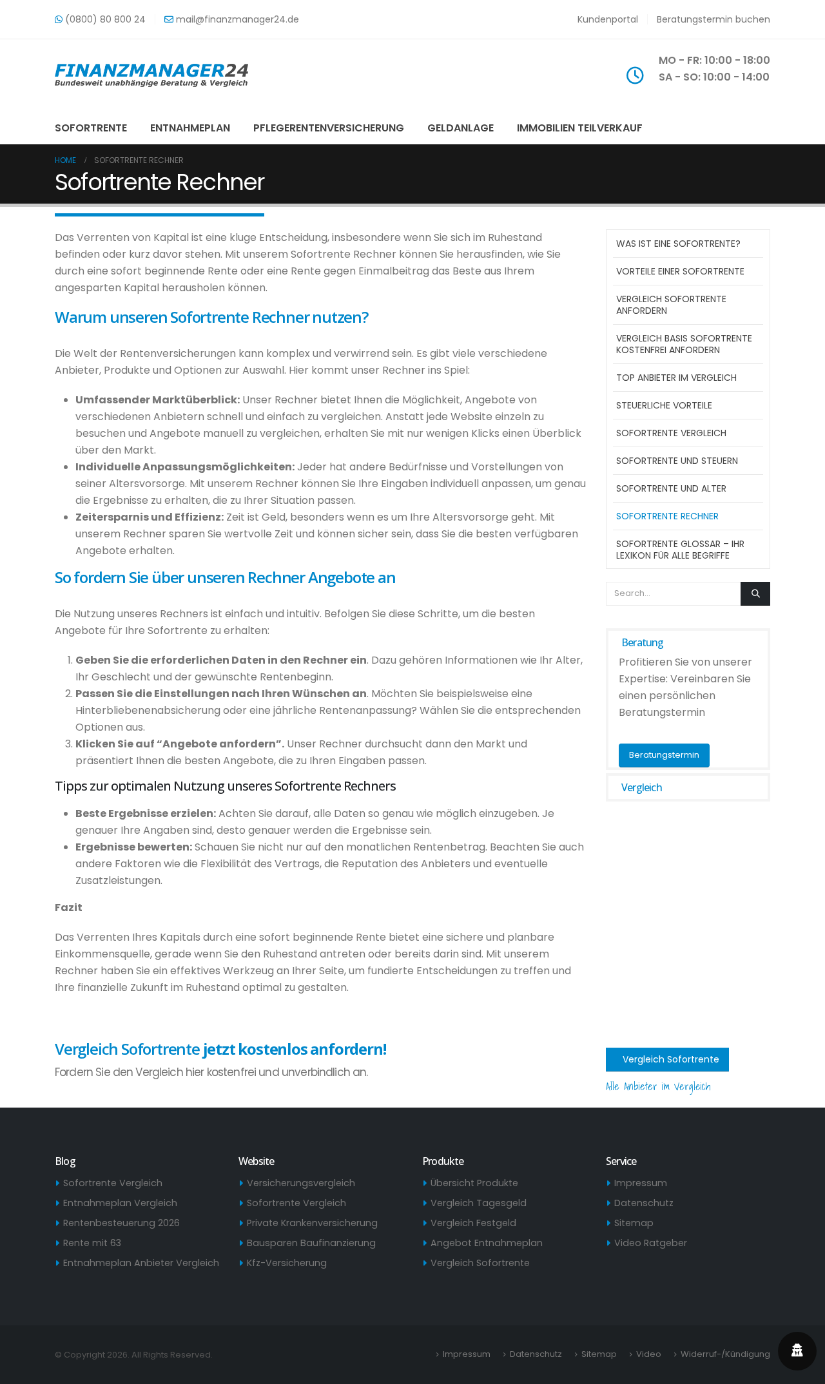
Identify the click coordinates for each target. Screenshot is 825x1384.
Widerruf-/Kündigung (725, 1354)
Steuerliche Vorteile (664, 405)
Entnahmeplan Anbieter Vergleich (141, 1262)
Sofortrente (91, 127)
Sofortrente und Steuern (677, 460)
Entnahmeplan (190, 127)
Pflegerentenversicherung (328, 127)
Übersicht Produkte (474, 1183)
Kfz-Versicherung (287, 1262)
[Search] (755, 593)
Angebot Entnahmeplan (487, 1242)
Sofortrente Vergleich (671, 433)
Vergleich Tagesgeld (479, 1203)
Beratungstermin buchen (713, 19)
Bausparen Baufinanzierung (311, 1242)
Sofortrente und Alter (671, 488)
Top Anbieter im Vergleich (676, 377)
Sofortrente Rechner (667, 516)
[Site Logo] (151, 75)
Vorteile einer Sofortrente (680, 271)
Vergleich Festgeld (473, 1222)
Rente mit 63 (92, 1242)
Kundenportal (608, 19)
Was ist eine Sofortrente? (678, 243)
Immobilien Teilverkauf (580, 127)
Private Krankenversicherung (312, 1222)
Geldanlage (460, 127)
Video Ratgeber (650, 1242)
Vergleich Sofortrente (669, 1059)
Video (648, 1354)
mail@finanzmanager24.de (236, 19)
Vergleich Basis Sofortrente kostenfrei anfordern (684, 344)
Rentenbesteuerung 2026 (121, 1222)
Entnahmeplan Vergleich (120, 1203)
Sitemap (634, 1222)
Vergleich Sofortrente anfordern (671, 305)
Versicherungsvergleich (301, 1183)
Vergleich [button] (641, 787)
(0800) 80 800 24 (104, 19)
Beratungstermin (664, 754)
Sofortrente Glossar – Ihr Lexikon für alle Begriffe (680, 549)
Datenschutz (644, 1203)
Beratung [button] (642, 642)
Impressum (640, 1183)
